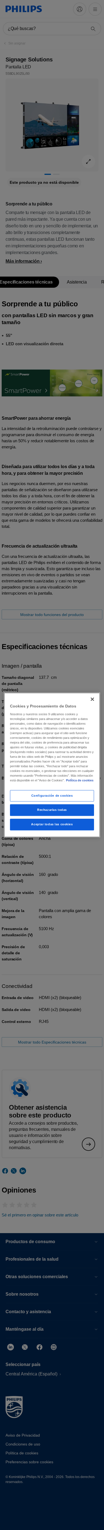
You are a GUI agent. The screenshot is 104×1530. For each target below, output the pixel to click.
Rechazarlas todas (52, 810)
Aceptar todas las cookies (52, 824)
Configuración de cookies (52, 795)
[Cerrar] (92, 699)
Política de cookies (79, 780)
